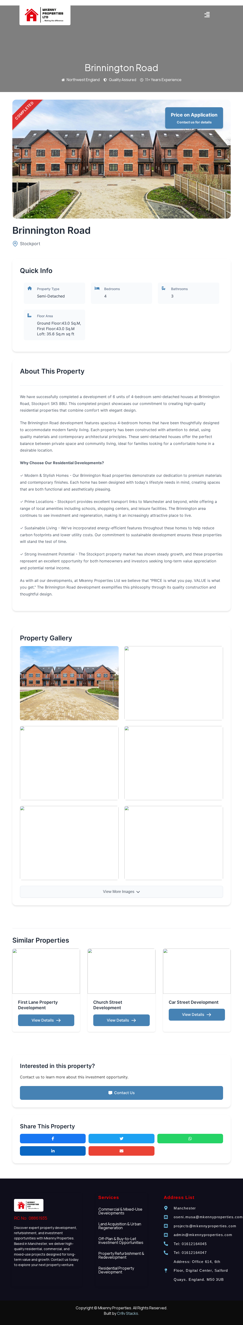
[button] (207, 15)
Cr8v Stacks (127, 1313)
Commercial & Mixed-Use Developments (120, 1211)
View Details (43, 1020)
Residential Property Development (116, 1270)
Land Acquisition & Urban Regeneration (119, 1225)
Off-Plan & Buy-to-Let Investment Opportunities (120, 1240)
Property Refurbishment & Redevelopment (121, 1255)
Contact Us (124, 1092)
